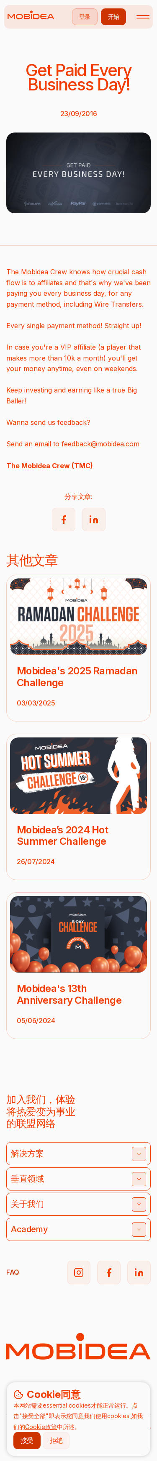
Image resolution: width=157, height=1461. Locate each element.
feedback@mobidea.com (100, 444)
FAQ (12, 1272)
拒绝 (56, 1440)
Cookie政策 (41, 1426)
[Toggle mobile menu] (142, 17)
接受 (27, 1440)
